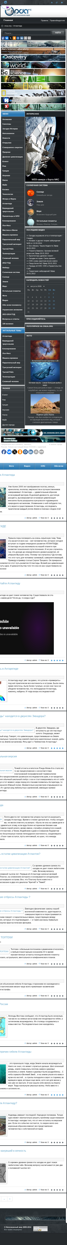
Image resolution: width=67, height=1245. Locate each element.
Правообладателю (57, 20)
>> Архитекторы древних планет (40, 256)
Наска (4, 415)
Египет (5, 395)
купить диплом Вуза (40, 444)
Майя (4, 420)
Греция (5, 405)
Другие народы (8, 425)
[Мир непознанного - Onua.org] (61, 2)
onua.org (7, 26)
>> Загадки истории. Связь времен (41, 258)
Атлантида (17, 26)
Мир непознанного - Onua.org (18, 11)
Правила (44, 20)
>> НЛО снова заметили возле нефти (42, 261)
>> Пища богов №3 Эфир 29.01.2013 (42, 263)
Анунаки (5, 410)
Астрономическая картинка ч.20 (45, 361)
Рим (4, 400)
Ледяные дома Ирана (45, 415)
